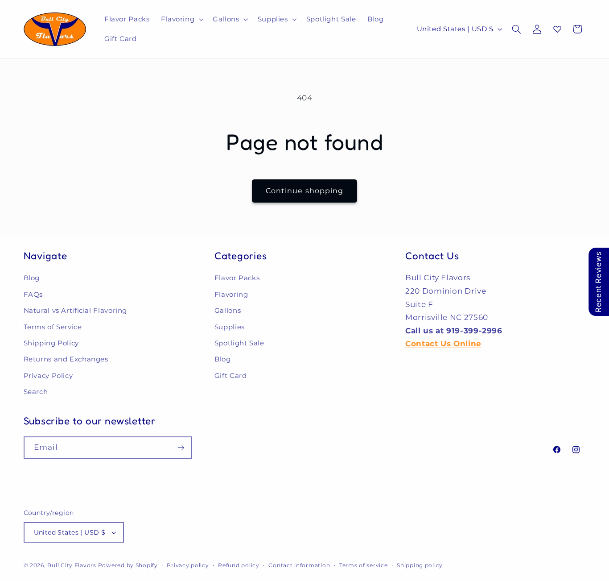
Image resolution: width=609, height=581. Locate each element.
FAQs (33, 294)
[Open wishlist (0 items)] (557, 29)
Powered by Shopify (128, 565)
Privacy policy (188, 565)
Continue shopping (304, 191)
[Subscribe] (180, 447)
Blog (32, 278)
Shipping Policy (51, 343)
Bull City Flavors (71, 565)
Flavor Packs (237, 278)
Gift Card (230, 376)
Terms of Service (53, 327)
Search (36, 392)
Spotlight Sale (239, 343)
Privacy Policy (48, 376)
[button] (181, 19)
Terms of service (363, 565)
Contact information (299, 565)
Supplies (229, 327)
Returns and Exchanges (66, 359)
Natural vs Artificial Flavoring (76, 311)
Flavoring (231, 294)
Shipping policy (420, 565)
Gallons (227, 311)
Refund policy (238, 565)
